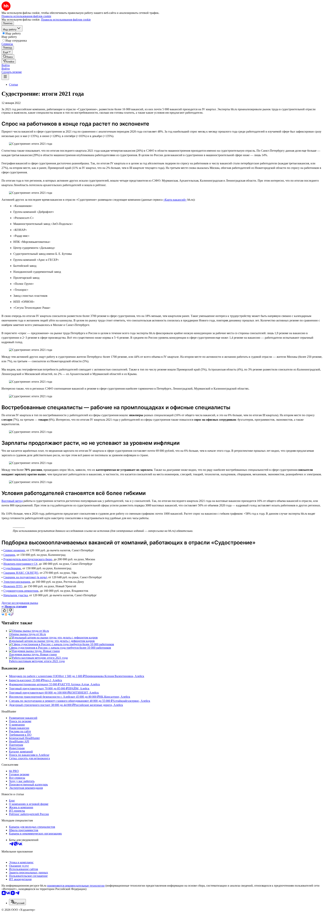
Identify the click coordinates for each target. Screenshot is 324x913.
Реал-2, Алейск (52, 680)
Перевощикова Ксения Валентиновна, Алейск (114, 676)
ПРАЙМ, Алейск (78, 688)
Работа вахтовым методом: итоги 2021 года (37, 661)
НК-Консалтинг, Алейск (114, 696)
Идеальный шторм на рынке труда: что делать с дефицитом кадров (52, 640)
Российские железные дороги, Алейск (98, 705)
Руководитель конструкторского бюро (27, 559)
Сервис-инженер (14, 550)
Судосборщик (12, 568)
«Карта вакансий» (175, 199)
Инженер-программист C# (20, 563)
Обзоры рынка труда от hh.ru (27, 634)
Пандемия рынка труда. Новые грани (33, 654)
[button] (6, 65)
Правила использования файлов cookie (66, 19)
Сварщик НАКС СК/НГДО (20, 572)
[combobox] (17, 902)
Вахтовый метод (12, 500)
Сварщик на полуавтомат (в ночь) (25, 577)
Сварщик (9, 554)
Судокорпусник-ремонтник (20, 590)
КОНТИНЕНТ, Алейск (84, 692)
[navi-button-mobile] (5, 77)
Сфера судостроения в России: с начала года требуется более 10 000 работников (60, 647)
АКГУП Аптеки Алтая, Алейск (80, 684)
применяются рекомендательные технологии (76, 885)
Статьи (13, 84)
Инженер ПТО (12, 586)
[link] (8, 56)
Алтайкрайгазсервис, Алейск (131, 700)
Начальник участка (15, 595)
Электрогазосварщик (16, 581)
